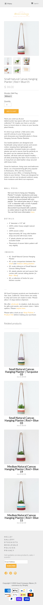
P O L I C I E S (9, 548)
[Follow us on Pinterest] (11, 574)
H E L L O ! (8, 537)
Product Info (8, 315)
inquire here (20, 308)
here (32, 212)
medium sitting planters (25, 264)
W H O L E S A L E (11, 545)
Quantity (7, 101)
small (11, 264)
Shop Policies (28, 313)
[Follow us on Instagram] (15, 574)
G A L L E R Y (9, 540)
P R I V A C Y (9, 550)
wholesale (15, 304)
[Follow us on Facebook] (6, 574)
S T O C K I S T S (10, 542)
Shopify (25, 585)
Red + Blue (13, 275)
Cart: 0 (36, 3)
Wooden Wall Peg (11, 93)
